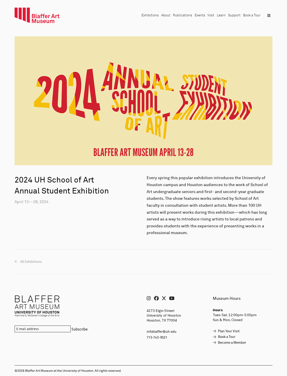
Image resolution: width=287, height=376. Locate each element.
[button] (268, 15)
